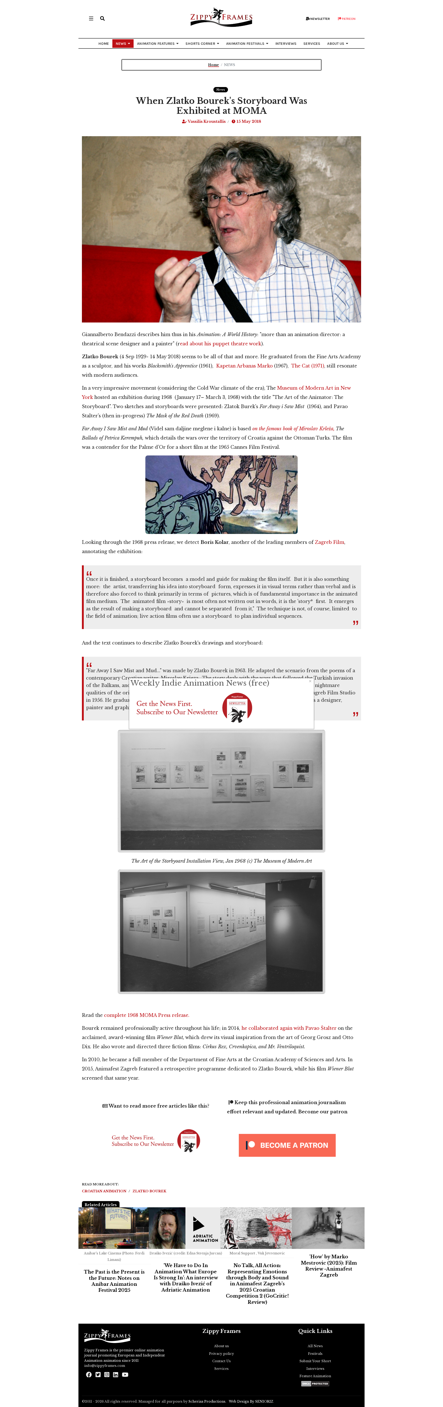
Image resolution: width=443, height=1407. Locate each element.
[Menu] (91, 18)
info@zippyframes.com (104, 1366)
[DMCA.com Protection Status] (315, 1383)
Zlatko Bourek (149, 1191)
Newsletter (320, 19)
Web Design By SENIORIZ (251, 1401)
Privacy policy (221, 1354)
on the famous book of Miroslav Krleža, (293, 428)
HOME (103, 43)
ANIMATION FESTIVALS (245, 43)
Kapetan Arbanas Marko (244, 366)
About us (221, 1346)
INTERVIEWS (285, 43)
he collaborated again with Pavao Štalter (289, 1028)
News (220, 90)
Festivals (315, 1354)
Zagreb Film (329, 542)
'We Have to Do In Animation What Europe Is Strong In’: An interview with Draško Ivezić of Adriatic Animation (186, 1278)
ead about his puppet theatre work (220, 343)
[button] (102, 18)
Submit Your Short (315, 1361)
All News (315, 1346)
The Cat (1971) (307, 366)
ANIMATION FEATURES (156, 43)
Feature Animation (315, 1376)
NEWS (121, 43)
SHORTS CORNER (200, 43)
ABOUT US (335, 43)
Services (221, 1369)
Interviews (315, 1369)
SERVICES (311, 43)
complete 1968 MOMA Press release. (146, 1015)
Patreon (348, 19)
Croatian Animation (104, 1191)
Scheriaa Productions (207, 1401)
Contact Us (221, 1361)
